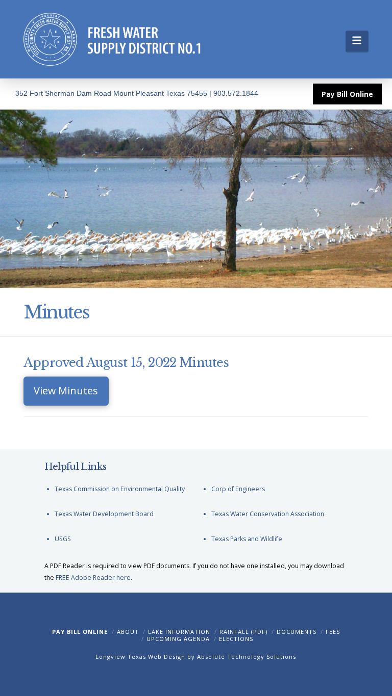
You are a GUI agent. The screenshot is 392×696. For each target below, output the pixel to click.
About (128, 631)
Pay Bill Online (80, 631)
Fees (333, 631)
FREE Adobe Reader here (93, 577)
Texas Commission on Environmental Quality (120, 489)
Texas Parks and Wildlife (246, 538)
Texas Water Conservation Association (267, 514)
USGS (63, 538)
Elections (236, 639)
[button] (357, 41)
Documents (296, 631)
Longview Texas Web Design (140, 656)
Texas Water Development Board (104, 514)
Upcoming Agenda (178, 639)
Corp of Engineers (238, 489)
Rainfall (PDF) (243, 631)
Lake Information (179, 631)
